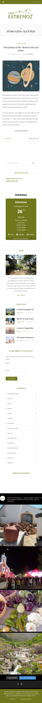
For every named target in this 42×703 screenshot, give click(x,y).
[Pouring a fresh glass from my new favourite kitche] (21, 525)
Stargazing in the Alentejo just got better (21, 49)
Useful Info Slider (13, 448)
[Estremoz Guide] (21, 14)
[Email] (37, 138)
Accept (12, 699)
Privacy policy (26, 699)
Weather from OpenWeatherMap (21, 238)
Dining (9, 403)
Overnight (20, 322)
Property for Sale (13, 428)
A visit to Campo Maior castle (28, 328)
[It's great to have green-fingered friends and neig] (21, 611)
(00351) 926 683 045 (12, 181)
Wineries (10, 463)
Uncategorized (12, 438)
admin (8, 138)
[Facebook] (29, 138)
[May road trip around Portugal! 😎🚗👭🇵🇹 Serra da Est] (21, 653)
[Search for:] (21, 163)
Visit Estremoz (12, 453)
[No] (39, 696)
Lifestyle (10, 418)
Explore (10, 408)
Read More (21, 295)
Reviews (10, 433)
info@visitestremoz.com (14, 178)
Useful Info (11, 443)
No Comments (28, 54)
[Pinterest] (34, 138)
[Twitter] (32, 138)
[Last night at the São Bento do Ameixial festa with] (21, 568)
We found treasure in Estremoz (29, 337)
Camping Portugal (13, 394)
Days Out (20, 312)
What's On (21, 43)
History (19, 340)
